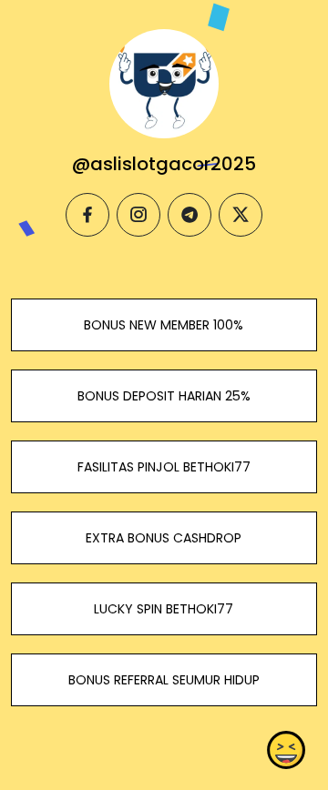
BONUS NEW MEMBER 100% (163, 325)
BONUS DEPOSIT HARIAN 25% (164, 396)
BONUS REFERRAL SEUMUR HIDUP (164, 680)
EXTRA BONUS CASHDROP (163, 538)
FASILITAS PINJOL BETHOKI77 (164, 467)
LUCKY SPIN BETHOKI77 (163, 609)
